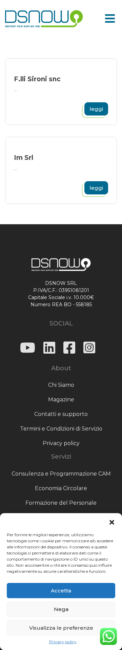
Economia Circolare (61, 488)
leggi (96, 109)
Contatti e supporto (61, 414)
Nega (61, 609)
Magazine (61, 399)
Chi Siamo (61, 385)
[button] (111, 521)
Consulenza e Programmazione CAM (61, 473)
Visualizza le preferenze (61, 628)
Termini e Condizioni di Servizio (61, 428)
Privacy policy (63, 641)
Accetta (61, 590)
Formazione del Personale (61, 503)
